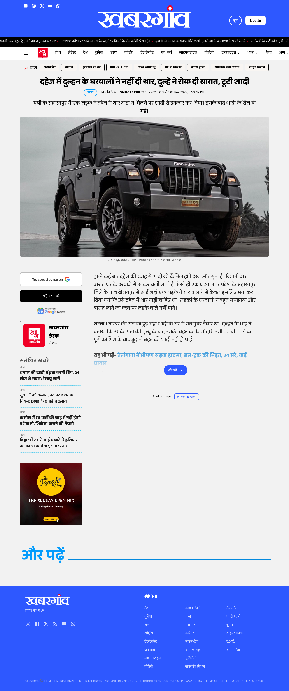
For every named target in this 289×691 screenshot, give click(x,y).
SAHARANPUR (130, 92)
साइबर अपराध (235, 633)
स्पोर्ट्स (148, 633)
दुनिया (148, 617)
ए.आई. (230, 642)
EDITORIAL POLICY (238, 681)
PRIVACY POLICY (191, 681)
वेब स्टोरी (232, 608)
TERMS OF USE (214, 681)
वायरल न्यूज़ (192, 650)
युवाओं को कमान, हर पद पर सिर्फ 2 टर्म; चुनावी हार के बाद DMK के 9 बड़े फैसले (186, 41)
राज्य (147, 625)
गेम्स (188, 617)
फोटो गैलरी (233, 617)
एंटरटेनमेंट (150, 642)
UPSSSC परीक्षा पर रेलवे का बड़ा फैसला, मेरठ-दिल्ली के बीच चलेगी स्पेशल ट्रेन (91, 41)
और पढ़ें (172, 370)
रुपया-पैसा (233, 650)
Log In (255, 20)
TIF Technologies (149, 681)
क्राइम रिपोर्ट (192, 608)
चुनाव (229, 625)
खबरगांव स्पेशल (195, 667)
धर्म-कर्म (149, 650)
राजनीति (190, 625)
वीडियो (148, 667)
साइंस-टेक (191, 642)
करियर (189, 633)
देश (146, 608)
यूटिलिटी (190, 658)
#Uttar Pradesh (186, 397)
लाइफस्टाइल (152, 658)
